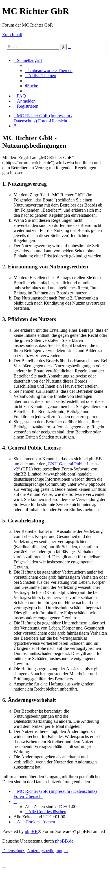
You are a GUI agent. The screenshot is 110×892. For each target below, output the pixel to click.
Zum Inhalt (12, 34)
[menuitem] (48, 70)
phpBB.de (64, 841)
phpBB (31, 831)
